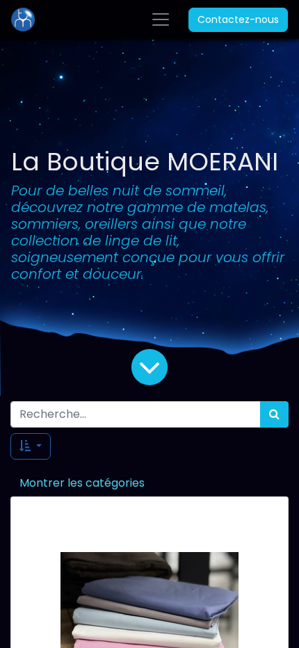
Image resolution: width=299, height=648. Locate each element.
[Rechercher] (274, 414)
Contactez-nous (238, 19)
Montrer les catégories (82, 483)
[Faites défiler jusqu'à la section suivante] (149, 366)
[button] (30, 446)
